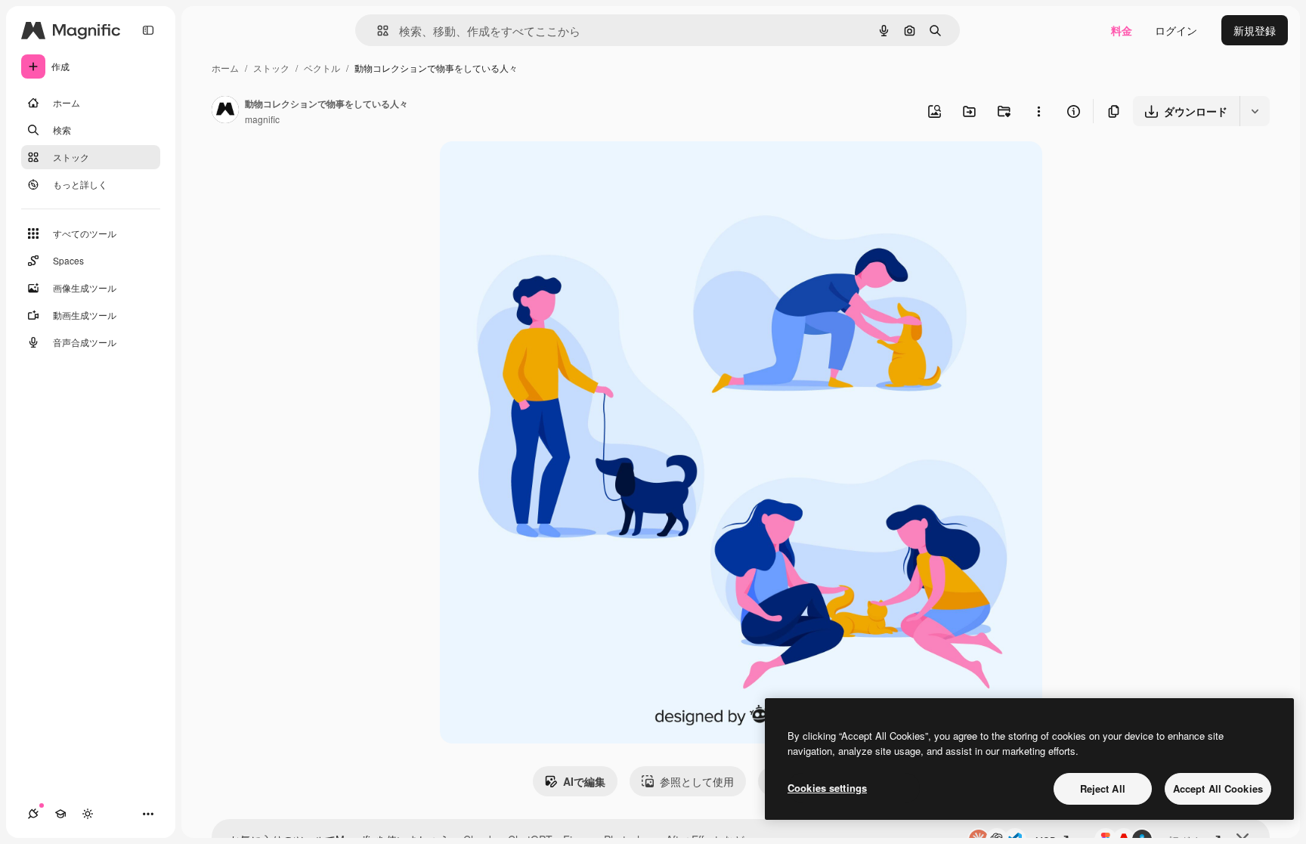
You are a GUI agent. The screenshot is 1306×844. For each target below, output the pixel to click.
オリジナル (543, 170)
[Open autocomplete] (377, 30)
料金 (1121, 30)
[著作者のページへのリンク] (225, 111)
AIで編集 (584, 781)
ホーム (225, 67)
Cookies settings (827, 788)
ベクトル (322, 67)
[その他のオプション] (1038, 111)
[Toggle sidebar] (148, 30)
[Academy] (60, 814)
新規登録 (1254, 30)
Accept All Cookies (1218, 788)
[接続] (33, 814)
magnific (262, 119)
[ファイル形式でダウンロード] (1254, 111)
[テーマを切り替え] (88, 814)
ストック (271, 67)
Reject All (1102, 788)
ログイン (1176, 30)
